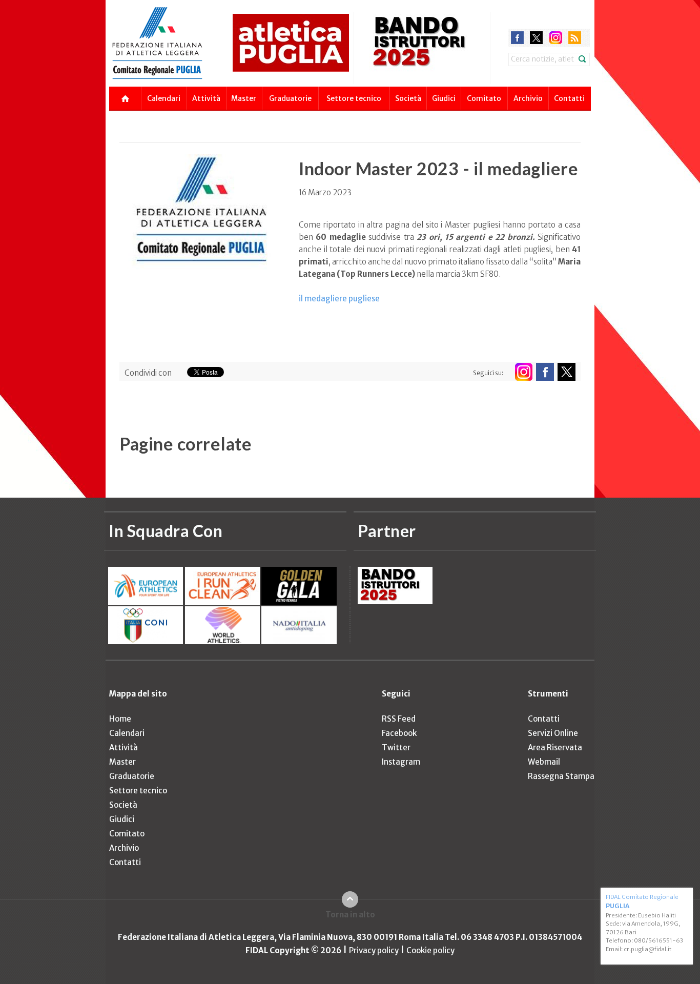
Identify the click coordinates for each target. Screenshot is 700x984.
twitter (536, 37)
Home (120, 719)
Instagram (401, 762)
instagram (555, 37)
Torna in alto (350, 914)
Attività (206, 98)
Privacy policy (374, 950)
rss (574, 37)
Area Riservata (555, 747)
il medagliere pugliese (339, 298)
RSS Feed (399, 719)
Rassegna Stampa (561, 776)
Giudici (444, 98)
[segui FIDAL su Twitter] (566, 372)
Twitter (396, 747)
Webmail (544, 762)
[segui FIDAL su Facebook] (545, 372)
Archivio (528, 98)
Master (243, 98)
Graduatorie (290, 98)
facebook (517, 37)
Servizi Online (553, 733)
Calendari (163, 98)
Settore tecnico (353, 98)
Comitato (484, 98)
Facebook (399, 733)
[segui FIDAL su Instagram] (523, 372)
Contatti (569, 98)
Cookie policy (430, 950)
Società (408, 98)
